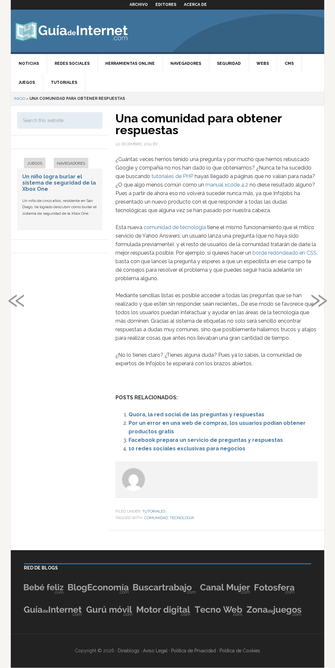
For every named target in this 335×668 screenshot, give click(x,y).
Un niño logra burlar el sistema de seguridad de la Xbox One (59, 182)
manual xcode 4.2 (226, 185)
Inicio (19, 98)
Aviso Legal (155, 650)
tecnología (182, 517)
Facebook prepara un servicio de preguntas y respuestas (206, 440)
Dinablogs (128, 650)
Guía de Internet (71, 30)
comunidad (156, 517)
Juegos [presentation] (34, 163)
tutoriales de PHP (172, 176)
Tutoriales (154, 511)
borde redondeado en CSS (285, 253)
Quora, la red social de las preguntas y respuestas (196, 414)
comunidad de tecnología (175, 227)
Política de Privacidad (193, 650)
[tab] (31, 164)
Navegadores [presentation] (71, 163)
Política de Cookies (240, 650)
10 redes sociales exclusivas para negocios (187, 448)
